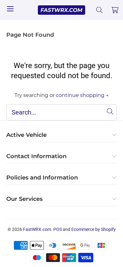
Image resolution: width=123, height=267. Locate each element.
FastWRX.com (37, 229)
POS (57, 229)
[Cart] (115, 10)
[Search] (99, 10)
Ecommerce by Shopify (93, 229)
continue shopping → (82, 95)
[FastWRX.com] (61, 10)
